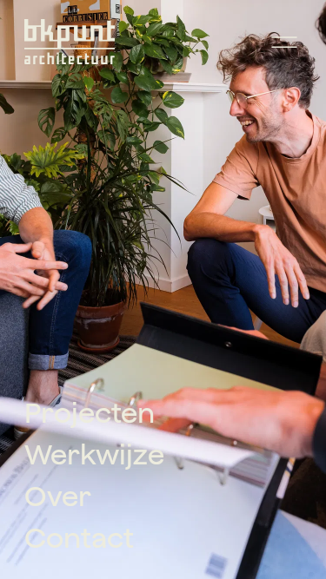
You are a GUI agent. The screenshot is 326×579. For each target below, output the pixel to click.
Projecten (89, 412)
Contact (79, 537)
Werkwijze (94, 454)
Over (57, 495)
